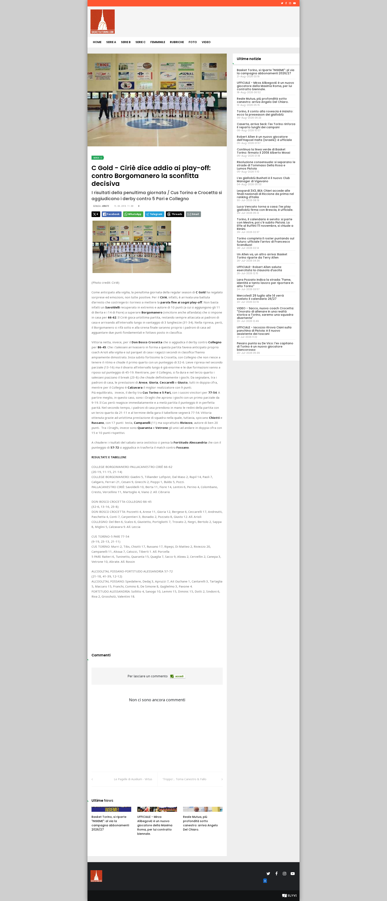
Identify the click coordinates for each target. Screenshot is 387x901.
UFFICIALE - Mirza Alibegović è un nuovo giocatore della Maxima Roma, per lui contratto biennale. (154, 825)
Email (195, 214)
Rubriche (177, 42)
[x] (264, 885)
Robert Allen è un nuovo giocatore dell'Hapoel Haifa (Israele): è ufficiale (264, 138)
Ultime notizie (249, 58)
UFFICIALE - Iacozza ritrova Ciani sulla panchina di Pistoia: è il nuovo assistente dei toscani (264, 330)
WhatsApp (134, 214)
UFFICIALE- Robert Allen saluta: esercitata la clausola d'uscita (259, 268)
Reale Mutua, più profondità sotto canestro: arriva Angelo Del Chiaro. (200, 823)
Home (97, 42)
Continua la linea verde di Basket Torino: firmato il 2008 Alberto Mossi (263, 151)
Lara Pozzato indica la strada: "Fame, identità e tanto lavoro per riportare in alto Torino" (265, 283)
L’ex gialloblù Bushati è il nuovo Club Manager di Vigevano (263, 179)
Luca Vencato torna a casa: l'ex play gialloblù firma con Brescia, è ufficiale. (265, 208)
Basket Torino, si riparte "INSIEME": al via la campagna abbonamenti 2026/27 (110, 823)
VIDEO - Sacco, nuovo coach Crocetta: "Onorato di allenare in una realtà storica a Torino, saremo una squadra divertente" (265, 313)
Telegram (156, 214)
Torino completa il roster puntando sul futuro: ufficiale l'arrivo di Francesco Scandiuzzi (265, 241)
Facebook (113, 214)
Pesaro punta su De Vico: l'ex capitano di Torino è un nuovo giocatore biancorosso (265, 346)
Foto (193, 42)
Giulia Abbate (101, 206)
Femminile (157, 42)
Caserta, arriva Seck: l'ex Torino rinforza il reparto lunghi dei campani (266, 125)
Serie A (111, 42)
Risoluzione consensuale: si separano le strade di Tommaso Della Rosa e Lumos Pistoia (266, 165)
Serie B (126, 42)
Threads (177, 214)
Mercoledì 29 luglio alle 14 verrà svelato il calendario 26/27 (260, 297)
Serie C (140, 42)
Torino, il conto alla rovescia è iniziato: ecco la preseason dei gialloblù (265, 113)
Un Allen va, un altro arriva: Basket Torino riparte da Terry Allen (262, 256)
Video (206, 42)
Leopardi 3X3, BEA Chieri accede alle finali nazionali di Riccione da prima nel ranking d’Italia (265, 194)
